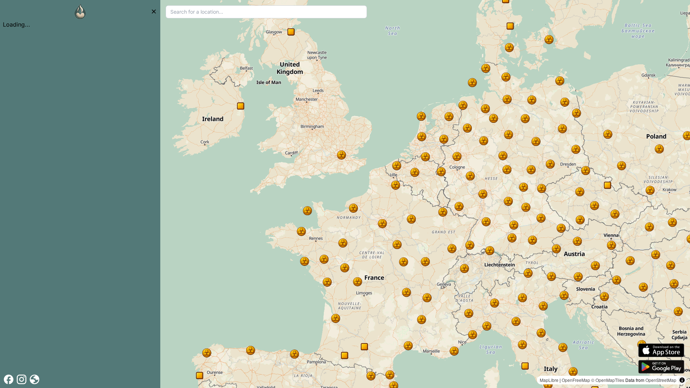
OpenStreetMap (660, 380)
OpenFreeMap (576, 380)
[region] (425, 194)
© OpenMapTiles (607, 380)
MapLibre (549, 380)
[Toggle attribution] (682, 380)
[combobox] (266, 12)
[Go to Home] (80, 11)
